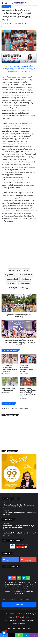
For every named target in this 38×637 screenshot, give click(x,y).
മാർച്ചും (25, 288)
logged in (13, 408)
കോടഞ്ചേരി (13, 279)
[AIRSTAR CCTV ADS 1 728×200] (19, 58)
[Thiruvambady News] (19, 2)
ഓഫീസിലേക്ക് (26, 275)
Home (6, 620)
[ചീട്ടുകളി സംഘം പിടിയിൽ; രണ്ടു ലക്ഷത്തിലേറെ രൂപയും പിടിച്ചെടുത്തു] (10, 359)
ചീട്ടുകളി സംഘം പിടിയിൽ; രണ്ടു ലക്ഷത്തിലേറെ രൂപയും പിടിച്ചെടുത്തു (9, 368)
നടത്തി (11, 283)
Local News (12, 620)
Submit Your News (19, 623)
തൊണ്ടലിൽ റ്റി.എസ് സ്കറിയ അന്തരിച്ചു (8, 389)
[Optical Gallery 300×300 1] (19, 489)
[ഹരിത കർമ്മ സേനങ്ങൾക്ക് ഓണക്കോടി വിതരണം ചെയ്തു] (28, 359)
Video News (30, 620)
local (26, 270)
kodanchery (15, 270)
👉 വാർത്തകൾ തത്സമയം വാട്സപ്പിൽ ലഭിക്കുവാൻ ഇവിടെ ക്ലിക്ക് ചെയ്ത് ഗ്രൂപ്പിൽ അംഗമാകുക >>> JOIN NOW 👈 (19, 68)
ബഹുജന (14, 288)
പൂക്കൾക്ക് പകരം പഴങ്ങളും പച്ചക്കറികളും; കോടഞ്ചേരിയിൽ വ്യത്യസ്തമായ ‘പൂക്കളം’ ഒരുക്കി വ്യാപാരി (28, 392)
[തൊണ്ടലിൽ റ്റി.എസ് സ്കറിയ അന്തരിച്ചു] (10, 381)
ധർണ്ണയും (27, 279)
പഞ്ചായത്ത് (24, 283)
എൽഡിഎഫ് (11, 275)
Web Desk (7, 23)
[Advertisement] (19, 245)
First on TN (21, 620)
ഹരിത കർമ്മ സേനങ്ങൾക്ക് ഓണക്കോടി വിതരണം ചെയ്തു (27, 368)
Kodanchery (6, 7)
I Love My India (24, 617)
